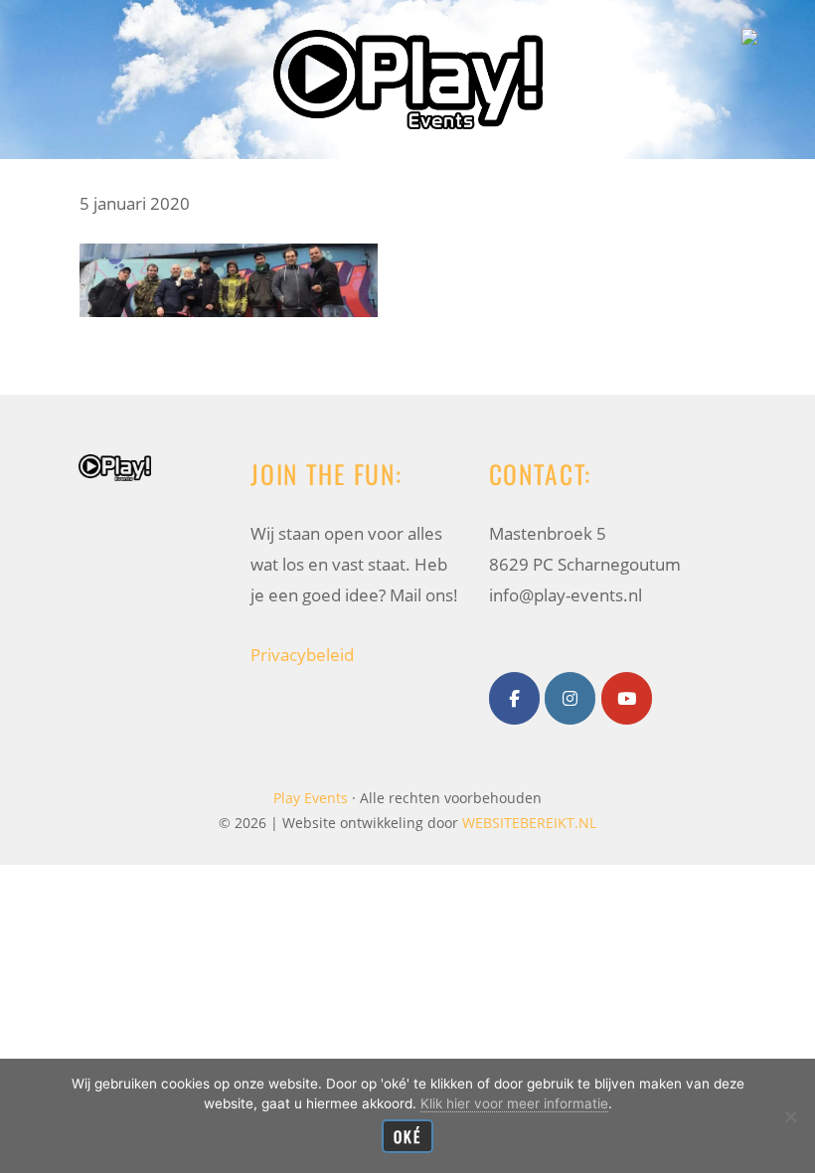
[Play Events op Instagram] (570, 698)
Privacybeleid (302, 654)
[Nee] (790, 1116)
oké (407, 1136)
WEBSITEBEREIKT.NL (529, 822)
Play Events (408, 34)
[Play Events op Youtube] (626, 698)
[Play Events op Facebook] (514, 698)
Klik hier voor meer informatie (514, 1103)
